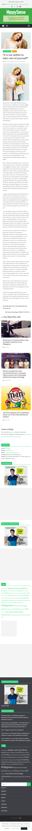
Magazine (3, 791)
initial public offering (12, 598)
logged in (11, 432)
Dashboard (4, 807)
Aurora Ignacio (4, 588)
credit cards (5, 595)
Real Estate (16, 609)
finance (2, 598)
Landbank (19, 600)
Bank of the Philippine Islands (12, 590)
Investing (25, 598)
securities (3, 612)
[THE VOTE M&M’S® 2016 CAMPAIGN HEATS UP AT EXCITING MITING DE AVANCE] (16, 387)
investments (11, 600)
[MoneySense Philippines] (3, 26)
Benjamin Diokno (25, 590)
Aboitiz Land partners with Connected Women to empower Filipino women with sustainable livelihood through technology (14, 374)
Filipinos (26, 595)
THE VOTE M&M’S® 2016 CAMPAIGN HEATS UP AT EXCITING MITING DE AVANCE (16, 415)
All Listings (4, 810)
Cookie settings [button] (15, 828)
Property (9, 609)
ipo (15, 600)
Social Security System (16, 615)
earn (16, 595)
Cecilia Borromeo (16, 593)
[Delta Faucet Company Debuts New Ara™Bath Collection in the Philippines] (16, 322)
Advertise (3, 794)
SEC (27, 609)
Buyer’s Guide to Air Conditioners (15, 730)
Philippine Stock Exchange (20, 606)
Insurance (19, 598)
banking (3, 590)
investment (4, 600)
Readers (3, 797)
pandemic (15, 602)
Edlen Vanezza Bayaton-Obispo (18, 61)
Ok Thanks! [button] (24, 828)
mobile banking (10, 602)
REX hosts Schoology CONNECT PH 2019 (17, 312)
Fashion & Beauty (7, 51)
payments (21, 602)
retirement (22, 609)
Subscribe (3, 804)
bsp (7, 593)
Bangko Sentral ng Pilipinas (17, 588)
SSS (24, 615)
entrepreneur (21, 595)
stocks (26, 615)
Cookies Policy (5, 705)
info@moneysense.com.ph (11, 452)
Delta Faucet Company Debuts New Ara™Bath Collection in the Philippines (16, 342)
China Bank (23, 593)
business (11, 593)
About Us (3, 787)
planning (3, 609)
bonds (2, 593)
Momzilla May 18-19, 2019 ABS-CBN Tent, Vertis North (15, 307)
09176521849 (9, 450)
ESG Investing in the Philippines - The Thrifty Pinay (14, 723)
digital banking (11, 595)
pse (12, 609)
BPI (5, 593)
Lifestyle (14, 51)
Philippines (7, 605)
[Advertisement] (16, 504)
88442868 (7, 448)
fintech (6, 598)
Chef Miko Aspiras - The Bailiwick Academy (12, 715)
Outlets (3, 801)
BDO (20, 590)
